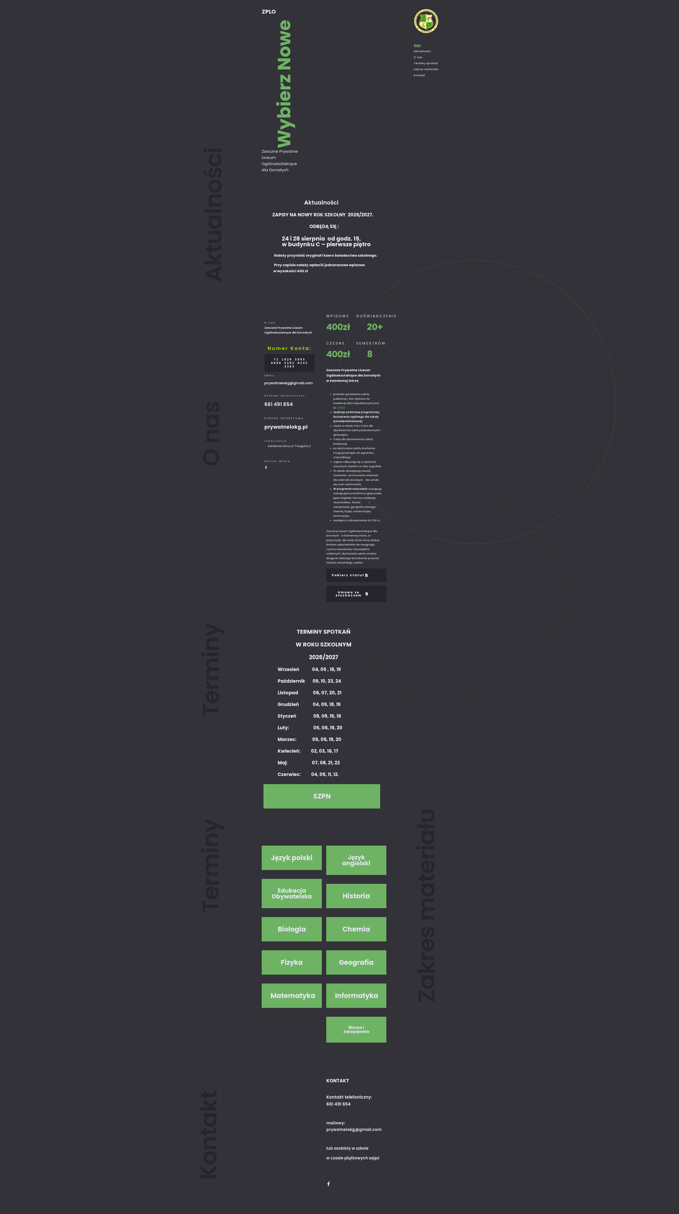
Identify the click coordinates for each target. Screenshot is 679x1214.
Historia (356, 896)
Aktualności (422, 51)
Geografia (356, 962)
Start (417, 45)
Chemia (356, 929)
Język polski (292, 857)
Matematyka (292, 995)
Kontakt (419, 75)
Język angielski (356, 860)
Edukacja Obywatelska (292, 893)
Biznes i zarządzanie (356, 1030)
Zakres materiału (426, 69)
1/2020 (341, 408)
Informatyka (356, 995)
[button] (321, 796)
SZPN (322, 796)
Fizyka (292, 962)
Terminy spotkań (426, 63)
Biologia (292, 929)
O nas (418, 57)
